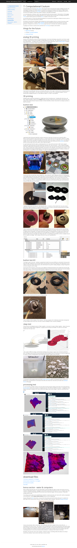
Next (65, 1)
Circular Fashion (41, 23)
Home (24, 1)
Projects (36, 1)
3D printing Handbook (33, 32)
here (42, 16)
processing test (11, 18)
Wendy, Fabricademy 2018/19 (13, 1)
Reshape (39, 11)
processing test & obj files (28, 482)
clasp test (9, 16)
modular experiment (46, 379)
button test (10, 13)
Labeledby (42, 22)
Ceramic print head (29, 34)
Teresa (24, 16)
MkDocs (43, 546)
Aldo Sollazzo (39, 8)
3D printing (10, 11)
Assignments (30, 1)
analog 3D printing (11, 9)
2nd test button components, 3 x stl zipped (31, 481)
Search (54, 1)
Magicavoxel (28, 30)
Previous (60, 1)
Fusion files (25, 484)
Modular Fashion (62, 41)
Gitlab (69, 1)
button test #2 (10, 14)
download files (11, 20)
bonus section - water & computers (12, 22)
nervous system (26, 387)
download (62, 141)
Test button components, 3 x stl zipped (31, 479)
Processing (47, 25)
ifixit (33, 498)
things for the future (11, 7)
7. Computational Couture (13, 6)
